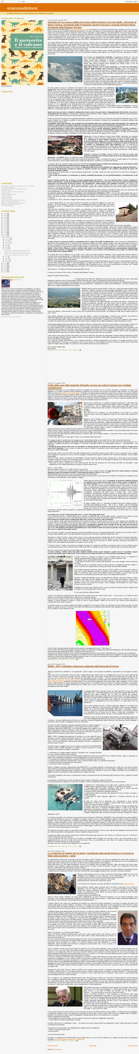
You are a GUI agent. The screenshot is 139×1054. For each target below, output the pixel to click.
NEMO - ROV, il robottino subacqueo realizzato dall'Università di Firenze (83, 666)
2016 (5, 231)
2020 (5, 224)
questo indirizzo (129, 884)
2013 (5, 236)
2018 (5, 227)
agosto (7, 244)
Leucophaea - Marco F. (8, 187)
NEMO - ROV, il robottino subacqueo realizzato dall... (18, 253)
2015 (5, 232)
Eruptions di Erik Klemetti (8, 194)
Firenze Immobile (6, 196)
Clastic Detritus (5, 193)
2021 (5, 222)
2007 (5, 271)
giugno (6, 247)
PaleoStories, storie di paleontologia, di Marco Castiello (17, 186)
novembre (7, 239)
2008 (5, 270)
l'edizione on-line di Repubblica (70, 393)
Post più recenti (53, 1045)
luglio (6, 245)
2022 (5, 220)
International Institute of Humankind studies (14, 189)
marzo (6, 258)
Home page (92, 1045)
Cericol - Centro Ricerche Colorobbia (12, 191)
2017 (5, 229)
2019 (5, 225)
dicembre (7, 237)
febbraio (7, 260)
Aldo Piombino (17, 280)
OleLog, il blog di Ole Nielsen (10, 201)
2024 (5, 217)
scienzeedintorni (22, 8)
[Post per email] (80, 349)
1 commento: (72, 659)
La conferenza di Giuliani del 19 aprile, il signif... (16, 255)
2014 (5, 234)
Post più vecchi (133, 1045)
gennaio (7, 261)
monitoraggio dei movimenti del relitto (68, 680)
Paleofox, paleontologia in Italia (10, 204)
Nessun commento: (74, 349)
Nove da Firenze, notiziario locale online (13, 200)
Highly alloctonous (6, 197)
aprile (6, 256)
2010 (5, 266)
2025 (5, 215)
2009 (5, 268)
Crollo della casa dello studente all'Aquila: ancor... (17, 252)
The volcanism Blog (7, 205)
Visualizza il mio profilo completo (11, 316)
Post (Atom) (58, 1049)
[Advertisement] (64, 367)
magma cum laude (6, 198)
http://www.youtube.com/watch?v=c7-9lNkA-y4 (69, 1039)
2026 (5, 213)
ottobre (7, 240)
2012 (5, 263)
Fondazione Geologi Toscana (78, 29)
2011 (5, 265)
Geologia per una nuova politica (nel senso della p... (17, 250)
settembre (7, 242)
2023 (5, 218)
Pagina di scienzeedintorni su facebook (13, 203)
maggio (7, 248)
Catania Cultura (6, 190)
